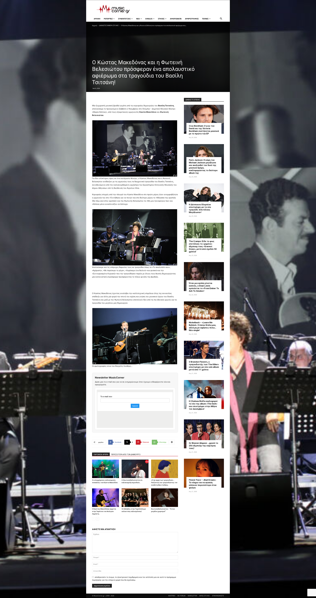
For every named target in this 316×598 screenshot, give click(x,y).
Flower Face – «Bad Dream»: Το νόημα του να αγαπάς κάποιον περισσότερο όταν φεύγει (203, 484)
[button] (221, 19)
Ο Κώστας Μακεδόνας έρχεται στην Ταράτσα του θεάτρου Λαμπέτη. (104, 511)
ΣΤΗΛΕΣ (161, 19)
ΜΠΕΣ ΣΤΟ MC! (204, 596)
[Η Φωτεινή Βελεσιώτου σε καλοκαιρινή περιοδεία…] (135, 469)
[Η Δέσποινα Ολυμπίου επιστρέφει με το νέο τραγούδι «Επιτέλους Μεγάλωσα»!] (204, 197)
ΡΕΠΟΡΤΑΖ (108, 19)
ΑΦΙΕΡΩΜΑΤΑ (176, 19)
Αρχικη (97, 19)
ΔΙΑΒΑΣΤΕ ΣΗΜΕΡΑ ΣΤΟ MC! (109, 25)
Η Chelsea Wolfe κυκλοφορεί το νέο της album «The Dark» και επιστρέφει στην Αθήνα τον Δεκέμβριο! (203, 405)
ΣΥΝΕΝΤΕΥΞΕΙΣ (124, 19)
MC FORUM (181, 596)
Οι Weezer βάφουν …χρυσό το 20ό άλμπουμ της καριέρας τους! (203, 445)
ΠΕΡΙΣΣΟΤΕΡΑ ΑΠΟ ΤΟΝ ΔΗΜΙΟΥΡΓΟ (125, 454)
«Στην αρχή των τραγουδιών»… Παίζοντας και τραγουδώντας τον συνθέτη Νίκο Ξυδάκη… (164, 482)
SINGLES (148, 19)
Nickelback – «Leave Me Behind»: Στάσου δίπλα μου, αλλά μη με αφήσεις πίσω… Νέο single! (202, 326)
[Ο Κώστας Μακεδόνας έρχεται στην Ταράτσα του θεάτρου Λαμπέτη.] (105, 497)
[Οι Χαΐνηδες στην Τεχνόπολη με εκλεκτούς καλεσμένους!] (135, 497)
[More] (172, 442)
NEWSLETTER (192, 596)
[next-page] (97, 518)
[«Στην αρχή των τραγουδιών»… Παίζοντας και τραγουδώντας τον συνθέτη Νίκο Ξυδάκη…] (164, 469)
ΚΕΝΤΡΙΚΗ (171, 596)
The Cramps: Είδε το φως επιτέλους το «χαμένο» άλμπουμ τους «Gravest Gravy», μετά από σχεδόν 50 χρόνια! (203, 246)
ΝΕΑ (138, 19)
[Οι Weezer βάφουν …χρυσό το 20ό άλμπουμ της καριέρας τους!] (204, 433)
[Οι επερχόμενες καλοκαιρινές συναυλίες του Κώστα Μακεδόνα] (105, 469)
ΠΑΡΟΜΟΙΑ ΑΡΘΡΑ (101, 454)
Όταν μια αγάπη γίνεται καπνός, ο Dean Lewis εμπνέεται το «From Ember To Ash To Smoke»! (204, 287)
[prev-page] (93, 518)
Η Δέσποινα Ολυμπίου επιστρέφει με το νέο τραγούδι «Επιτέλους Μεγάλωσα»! (200, 208)
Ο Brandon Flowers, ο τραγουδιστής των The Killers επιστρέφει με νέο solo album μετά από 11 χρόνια (204, 366)
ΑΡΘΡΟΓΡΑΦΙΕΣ (192, 19)
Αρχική (94, 25)
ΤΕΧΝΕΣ (205, 19)
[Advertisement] (179, 9)
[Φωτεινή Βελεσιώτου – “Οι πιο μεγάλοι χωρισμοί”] (164, 497)
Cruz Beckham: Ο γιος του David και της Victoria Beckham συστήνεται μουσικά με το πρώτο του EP (204, 130)
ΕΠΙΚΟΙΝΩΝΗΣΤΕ (218, 596)
